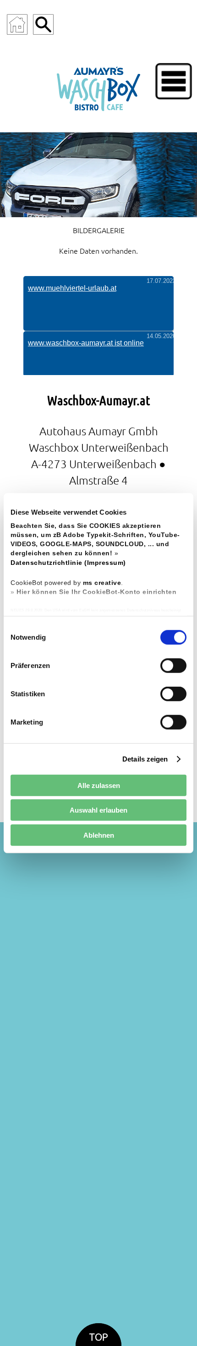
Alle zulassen (98, 785)
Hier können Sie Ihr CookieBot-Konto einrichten (96, 592)
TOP (98, 1337)
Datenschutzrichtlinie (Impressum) (68, 562)
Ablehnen (98, 835)
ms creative (102, 582)
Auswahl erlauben (98, 810)
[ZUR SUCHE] (43, 24)
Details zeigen (145, 758)
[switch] (173, 665)
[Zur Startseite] (17, 24)
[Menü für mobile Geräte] (173, 81)
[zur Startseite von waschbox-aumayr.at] (98, 86)
